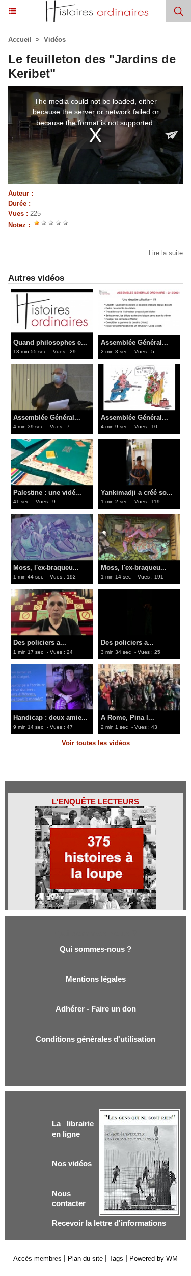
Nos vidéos (72, 1163)
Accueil (20, 39)
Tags (116, 1258)
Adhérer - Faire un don (96, 1008)
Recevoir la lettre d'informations (109, 1223)
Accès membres (37, 1258)
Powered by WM (153, 1258)
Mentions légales (96, 979)
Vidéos (55, 39)
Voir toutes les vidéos (96, 743)
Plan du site (85, 1258)
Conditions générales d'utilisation (95, 1038)
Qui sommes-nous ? (95, 949)
